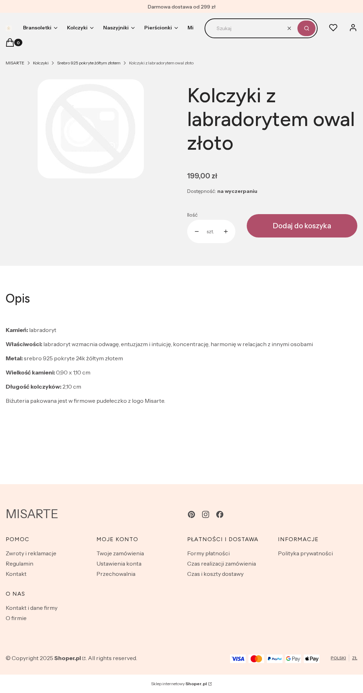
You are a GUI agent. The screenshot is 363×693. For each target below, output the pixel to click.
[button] (306, 28)
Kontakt (16, 573)
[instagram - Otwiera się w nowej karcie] (205, 514)
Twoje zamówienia (120, 553)
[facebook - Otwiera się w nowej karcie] (220, 514)
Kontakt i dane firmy (31, 607)
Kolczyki (41, 62)
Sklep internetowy (179, 683)
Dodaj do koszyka (302, 226)
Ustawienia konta (118, 563)
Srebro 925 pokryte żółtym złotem (89, 62)
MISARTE (15, 62)
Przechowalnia (115, 573)
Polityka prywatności (305, 553)
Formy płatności (208, 553)
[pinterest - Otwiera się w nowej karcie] (191, 514)
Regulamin (19, 563)
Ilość (192, 215)
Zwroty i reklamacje (31, 553)
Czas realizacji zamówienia (221, 563)
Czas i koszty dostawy (215, 573)
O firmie (16, 618)
